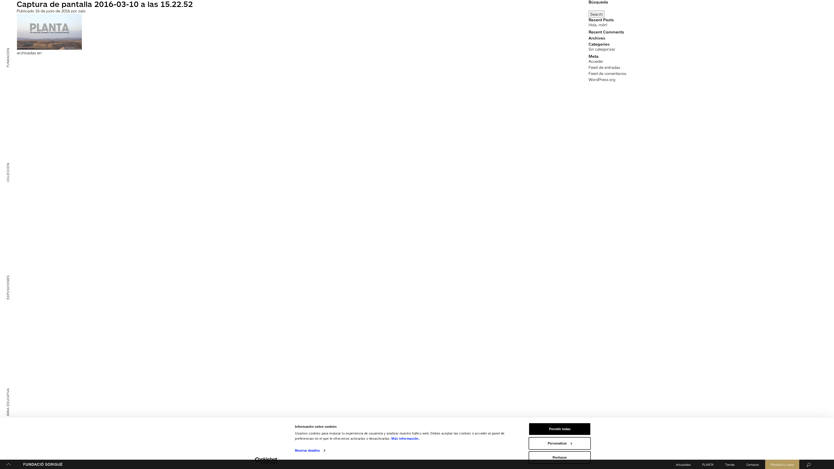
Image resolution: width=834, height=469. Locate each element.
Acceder (596, 61)
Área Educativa (8, 402)
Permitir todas (560, 429)
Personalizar (557, 443)
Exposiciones (8, 287)
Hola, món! (598, 24)
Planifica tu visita (782, 464)
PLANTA (707, 464)
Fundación (8, 57)
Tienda (730, 464)
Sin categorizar (602, 49)
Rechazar (560, 457)
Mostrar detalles (307, 450)
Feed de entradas (604, 67)
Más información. (405, 438)
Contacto (752, 464)
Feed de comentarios (607, 73)
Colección (8, 172)
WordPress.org (602, 79)
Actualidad (683, 464)
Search (596, 14)
